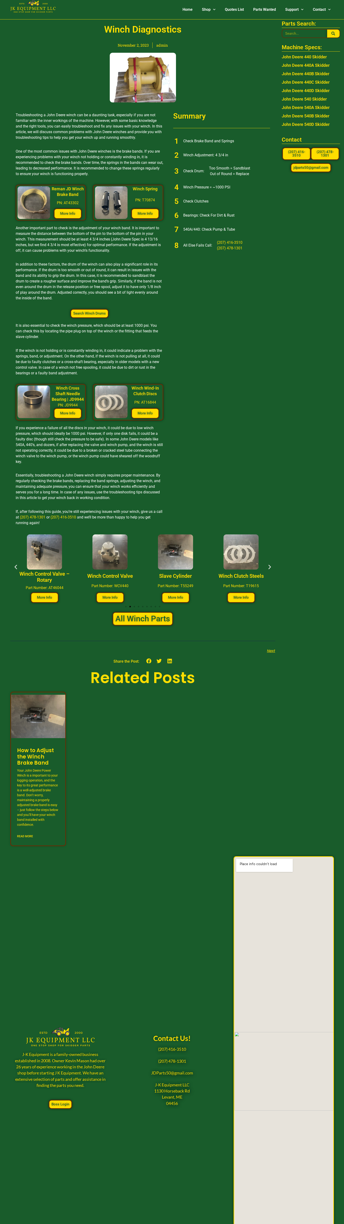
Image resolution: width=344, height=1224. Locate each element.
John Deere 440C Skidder (305, 82)
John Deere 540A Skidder (305, 107)
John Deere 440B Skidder (305, 73)
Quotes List (234, 9)
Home (188, 9)
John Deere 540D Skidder (305, 124)
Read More (25, 836)
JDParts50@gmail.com (172, 1072)
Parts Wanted (264, 9)
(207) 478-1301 (32, 517)
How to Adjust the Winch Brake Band (35, 756)
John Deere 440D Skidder (305, 90)
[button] (16, 567)
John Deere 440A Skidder (305, 65)
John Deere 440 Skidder (304, 56)
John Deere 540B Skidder (305, 115)
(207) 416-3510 (63, 517)
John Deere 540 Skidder (304, 99)
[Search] (333, 34)
